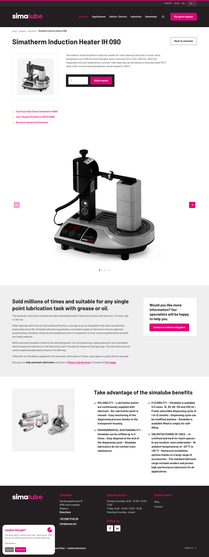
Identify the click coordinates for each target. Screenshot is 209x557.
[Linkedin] (117, 528)
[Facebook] (110, 528)
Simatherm (32, 31)
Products (22, 31)
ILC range (111, 362)
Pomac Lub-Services (79, 362)
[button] (99, 270)
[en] (27, 16)
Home (14, 31)
